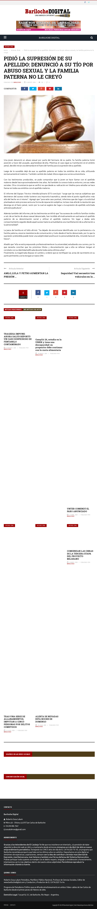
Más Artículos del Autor (32, 309)
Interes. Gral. (9, 47)
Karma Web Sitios (88, 905)
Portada (6, 905)
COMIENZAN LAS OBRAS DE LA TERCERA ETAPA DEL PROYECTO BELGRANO (80, 555)
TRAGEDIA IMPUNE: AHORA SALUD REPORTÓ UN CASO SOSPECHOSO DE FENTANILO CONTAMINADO (18, 339)
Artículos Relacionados (13, 309)
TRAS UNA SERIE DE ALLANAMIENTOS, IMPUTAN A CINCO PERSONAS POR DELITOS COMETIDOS (17, 721)
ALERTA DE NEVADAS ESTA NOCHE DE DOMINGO (46, 719)
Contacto (12, 905)
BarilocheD (17, 82)
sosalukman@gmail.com (16, 829)
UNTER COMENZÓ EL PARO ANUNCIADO (78, 510)
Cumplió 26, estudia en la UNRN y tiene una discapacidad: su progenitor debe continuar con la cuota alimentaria (48, 344)
